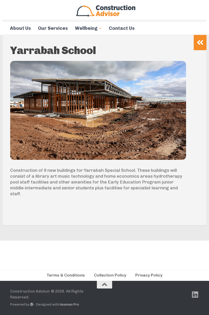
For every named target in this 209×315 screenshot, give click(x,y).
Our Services (53, 28)
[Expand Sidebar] (200, 42)
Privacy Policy (148, 275)
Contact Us (122, 28)
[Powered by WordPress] (31, 304)
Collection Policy (110, 275)
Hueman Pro (69, 304)
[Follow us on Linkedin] (195, 294)
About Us (20, 28)
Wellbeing (86, 28)
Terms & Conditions (66, 275)
